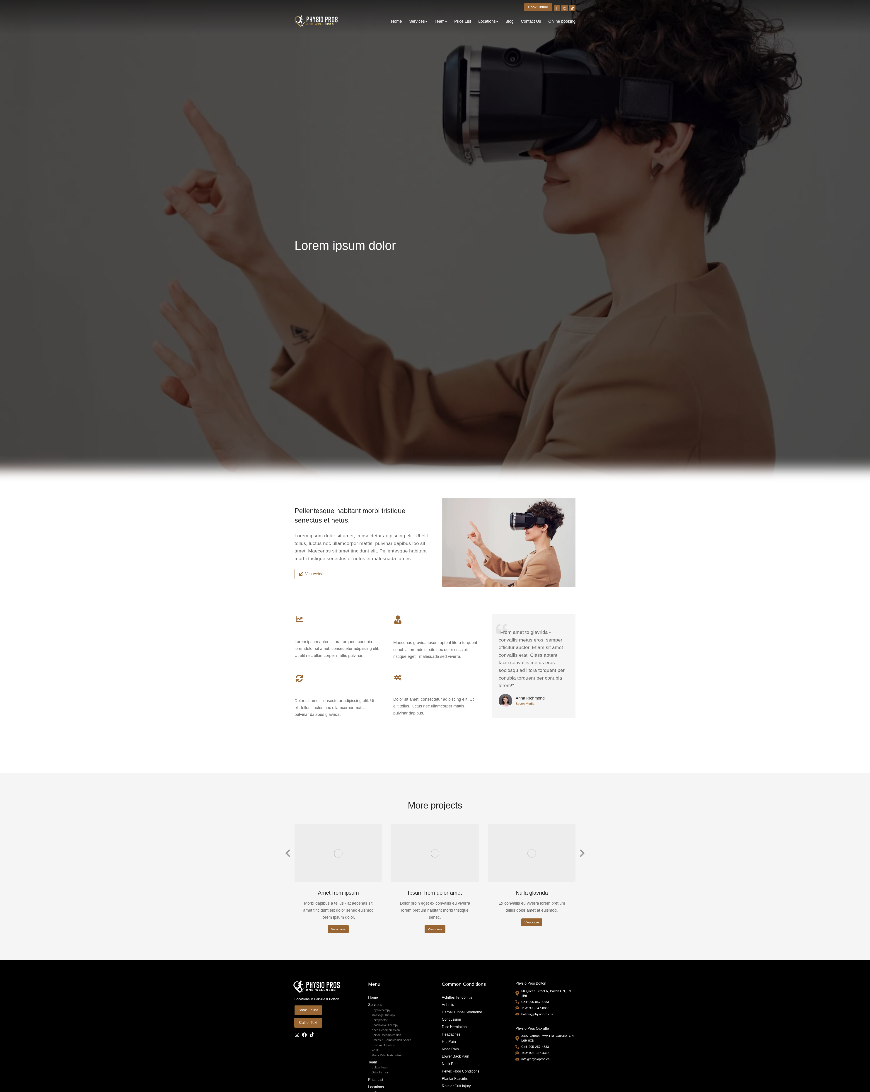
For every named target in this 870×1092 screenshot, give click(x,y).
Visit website (315, 574)
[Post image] (338, 853)
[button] (287, 853)
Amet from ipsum (338, 893)
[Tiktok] (311, 1034)
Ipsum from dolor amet (435, 893)
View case (338, 929)
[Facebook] (304, 1034)
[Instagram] (297, 1034)
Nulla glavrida (532, 893)
